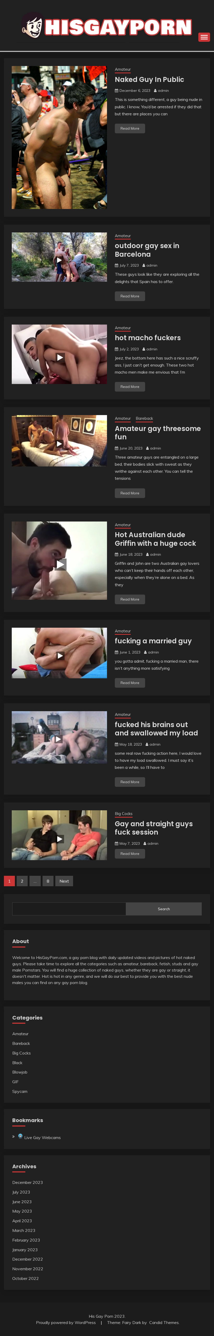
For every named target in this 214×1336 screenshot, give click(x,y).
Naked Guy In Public (149, 79)
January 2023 (25, 1249)
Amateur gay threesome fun (158, 433)
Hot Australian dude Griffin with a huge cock (155, 539)
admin (163, 90)
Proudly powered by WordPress (66, 1322)
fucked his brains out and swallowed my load (156, 729)
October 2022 (25, 1278)
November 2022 (27, 1268)
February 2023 (26, 1240)
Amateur (123, 69)
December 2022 (27, 1259)
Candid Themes (164, 1322)
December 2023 (27, 1182)
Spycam (19, 1091)
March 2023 (23, 1230)
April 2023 (22, 1220)
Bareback (144, 418)
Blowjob (19, 1072)
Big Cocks (124, 813)
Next (64, 881)
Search (164, 909)
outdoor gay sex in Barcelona (147, 250)
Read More (130, 128)
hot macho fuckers (148, 338)
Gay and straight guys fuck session (154, 828)
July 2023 (21, 1192)
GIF (15, 1081)
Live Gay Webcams (42, 1137)
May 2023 (22, 1211)
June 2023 (22, 1201)
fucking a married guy (153, 641)
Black (17, 1062)
